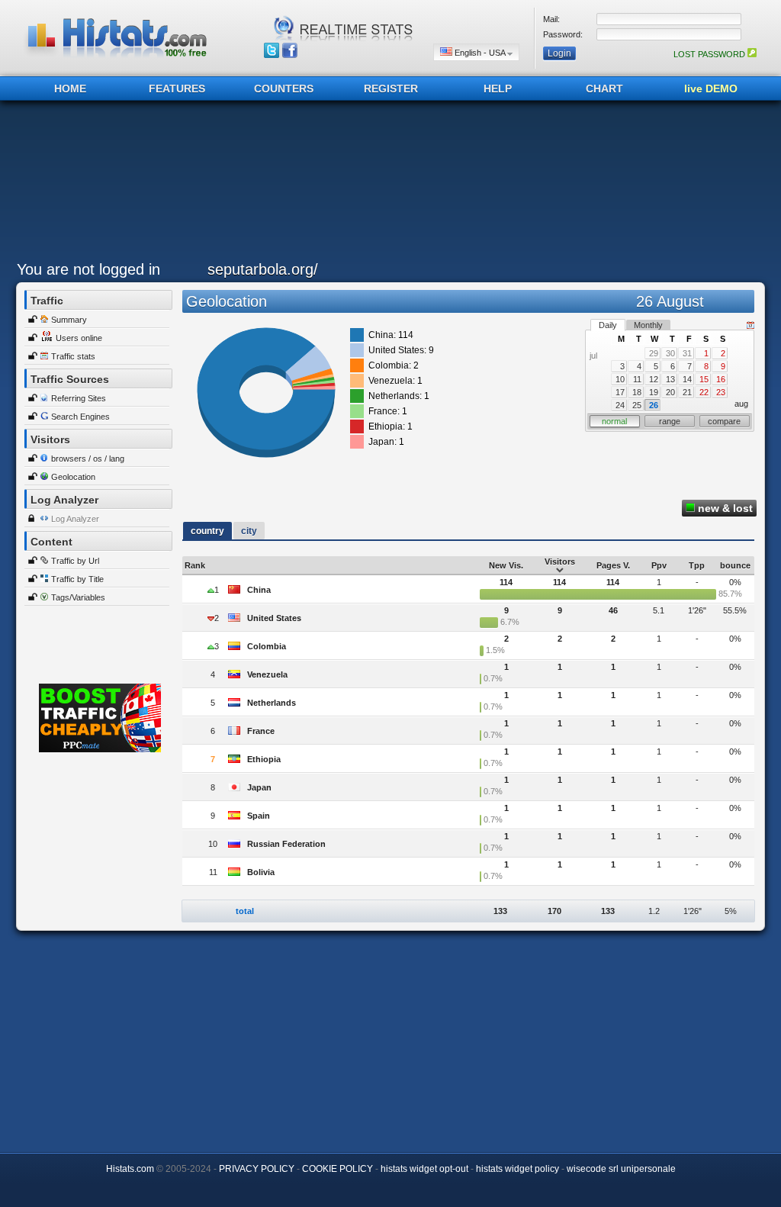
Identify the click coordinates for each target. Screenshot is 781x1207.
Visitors (560, 561)
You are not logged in (88, 269)
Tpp (697, 565)
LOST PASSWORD (710, 54)
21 (687, 392)
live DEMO (711, 88)
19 (653, 392)
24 (620, 405)
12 (653, 379)
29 (653, 353)
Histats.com (130, 1169)
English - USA (479, 52)
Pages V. (613, 565)
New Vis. (506, 565)
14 (687, 379)
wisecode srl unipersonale (621, 1169)
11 (637, 379)
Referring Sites (78, 398)
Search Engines (80, 416)
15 (704, 379)
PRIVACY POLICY (256, 1169)
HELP (498, 88)
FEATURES (177, 88)
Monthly (648, 325)
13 (670, 379)
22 (704, 392)
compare (724, 421)
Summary (69, 319)
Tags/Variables (78, 597)
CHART (604, 88)
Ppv (659, 565)
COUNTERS (283, 88)
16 (720, 379)
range (669, 421)
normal (614, 421)
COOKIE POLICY (337, 1169)
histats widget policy (517, 1169)
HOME (70, 88)
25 (636, 405)
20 (670, 392)
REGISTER (391, 88)
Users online (79, 338)
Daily (608, 325)
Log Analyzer (75, 518)
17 (620, 392)
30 (670, 353)
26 (653, 405)
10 (620, 379)
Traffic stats (73, 356)
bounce (735, 565)
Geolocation (73, 476)
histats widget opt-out (424, 1169)
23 (720, 392)
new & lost (724, 508)
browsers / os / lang (87, 458)
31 (687, 353)
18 (636, 392)
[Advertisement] (387, 184)
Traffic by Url (75, 560)
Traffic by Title (77, 579)
